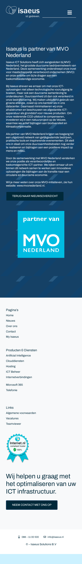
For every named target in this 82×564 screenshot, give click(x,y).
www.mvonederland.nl (30, 185)
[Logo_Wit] (23, 7)
